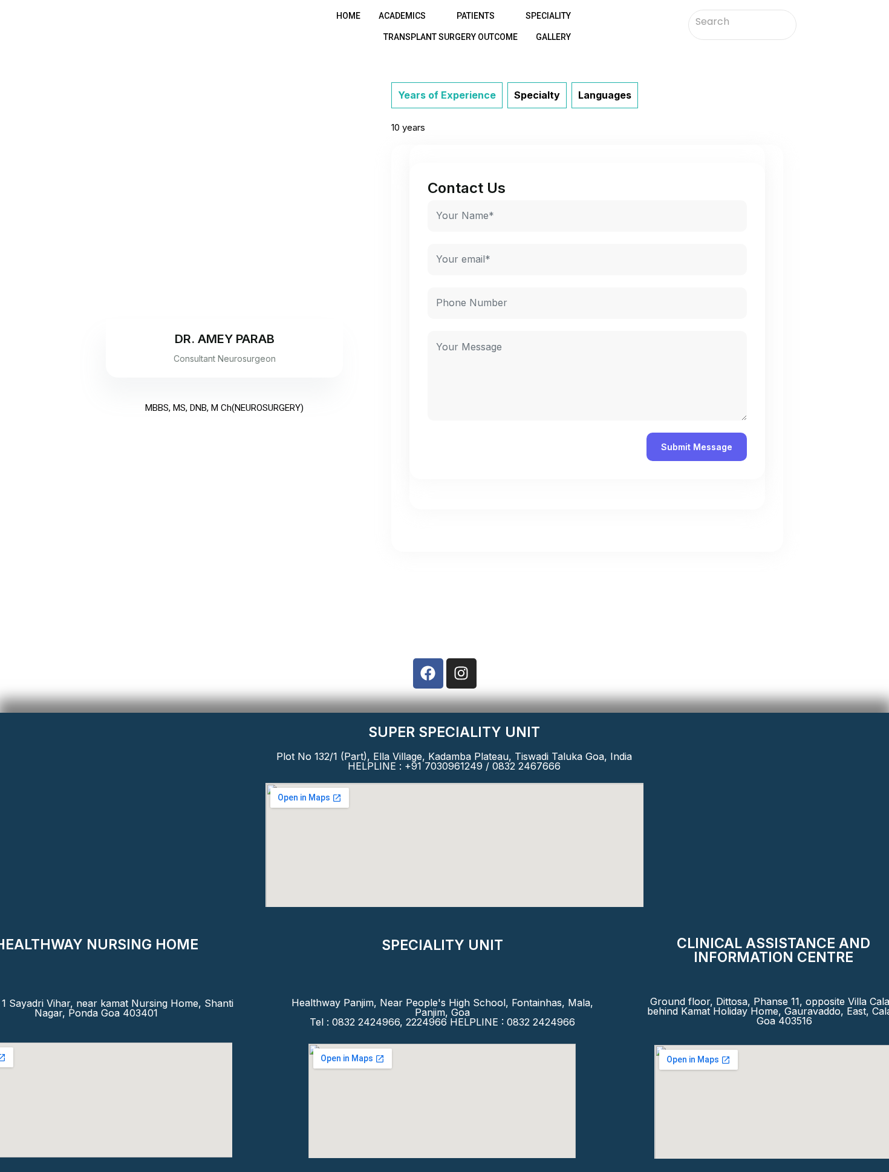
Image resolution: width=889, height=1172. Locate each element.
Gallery (553, 37)
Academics (402, 16)
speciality (548, 16)
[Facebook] (428, 673)
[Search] (782, 22)
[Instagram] (461, 673)
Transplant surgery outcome (450, 37)
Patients (476, 16)
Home (348, 16)
